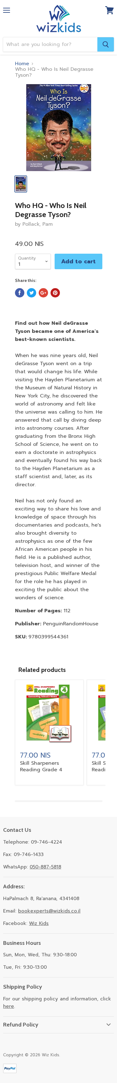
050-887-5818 (45, 866)
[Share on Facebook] (19, 292)
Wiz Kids (39, 923)
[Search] (105, 44)
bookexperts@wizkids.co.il (49, 911)
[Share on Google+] (43, 292)
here (8, 1006)
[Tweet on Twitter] (31, 292)
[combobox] (50, 44)
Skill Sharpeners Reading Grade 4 (41, 766)
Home (22, 63)
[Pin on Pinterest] (55, 292)
